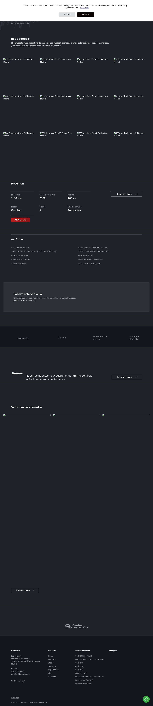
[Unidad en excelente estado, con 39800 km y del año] (114, 671)
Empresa (51, 659)
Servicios (52, 666)
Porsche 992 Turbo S (84, 680)
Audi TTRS (79, 666)
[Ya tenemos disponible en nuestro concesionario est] (136, 671)
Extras (20, 239)
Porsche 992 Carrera (83, 684)
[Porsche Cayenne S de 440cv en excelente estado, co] (125, 665)
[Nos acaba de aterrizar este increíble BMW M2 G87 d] (125, 658)
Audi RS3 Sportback (83, 656)
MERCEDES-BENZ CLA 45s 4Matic (89, 677)
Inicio (50, 656)
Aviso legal (15, 698)
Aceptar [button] (85, 14)
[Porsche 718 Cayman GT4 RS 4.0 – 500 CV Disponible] (114, 665)
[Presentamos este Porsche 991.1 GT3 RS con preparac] (136, 658)
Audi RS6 (79, 670)
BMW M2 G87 (80, 673)
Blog (50, 673)
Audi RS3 (79, 663)
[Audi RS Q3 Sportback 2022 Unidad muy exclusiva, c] (114, 658)
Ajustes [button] (67, 14)
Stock (50, 663)
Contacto (52, 677)
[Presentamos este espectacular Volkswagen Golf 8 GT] (136, 665)
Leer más (84, 8)
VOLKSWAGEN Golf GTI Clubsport (89, 659)
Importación (53, 670)
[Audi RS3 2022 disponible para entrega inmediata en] (125, 671)
